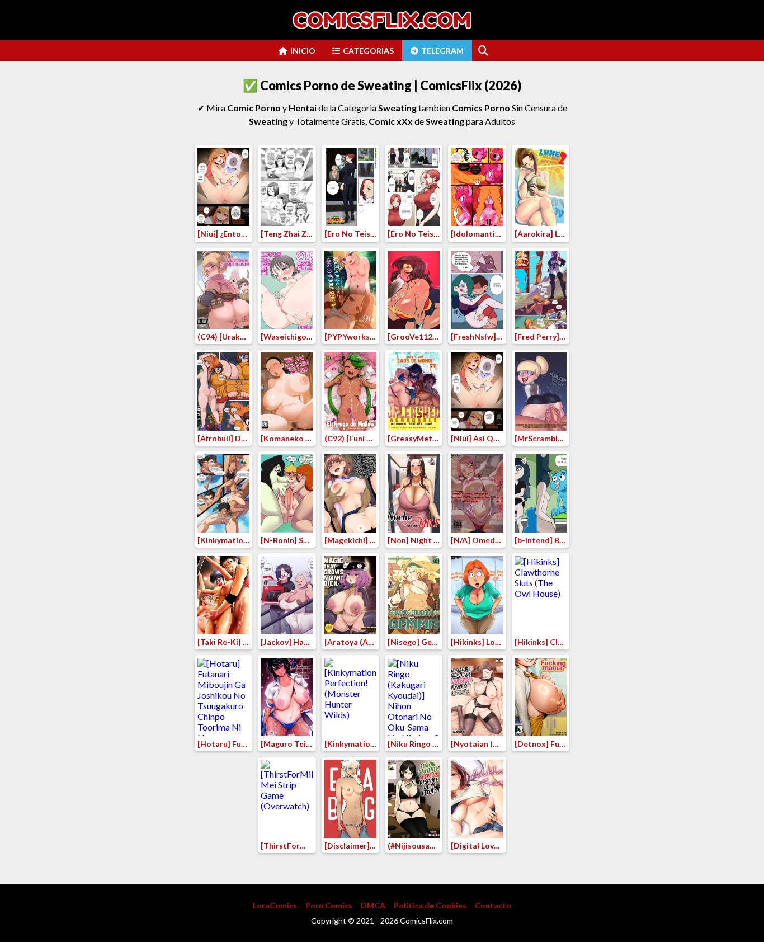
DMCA (373, 905)
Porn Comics (328, 905)
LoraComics (275, 905)
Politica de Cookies (430, 905)
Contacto (493, 905)
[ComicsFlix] (382, 20)
